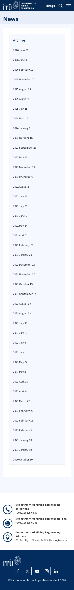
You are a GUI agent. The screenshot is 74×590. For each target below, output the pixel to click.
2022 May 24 (20, 225)
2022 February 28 (23, 245)
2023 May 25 (20, 157)
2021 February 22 (23, 411)
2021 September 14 (24, 294)
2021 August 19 (22, 303)
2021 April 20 (20, 381)
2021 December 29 (24, 264)
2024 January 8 (21, 128)
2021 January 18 (22, 450)
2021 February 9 (22, 430)
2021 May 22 (20, 362)
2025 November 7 (23, 79)
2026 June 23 (20, 50)
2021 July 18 (20, 333)
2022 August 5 (21, 186)
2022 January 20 (22, 255)
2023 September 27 (24, 147)
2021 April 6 (19, 391)
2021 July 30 (20, 323)
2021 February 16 (23, 420)
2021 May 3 (19, 372)
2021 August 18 (22, 313)
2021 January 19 (22, 440)
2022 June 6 (20, 216)
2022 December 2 (23, 177)
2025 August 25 (22, 89)
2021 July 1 (19, 352)
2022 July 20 (20, 206)
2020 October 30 (23, 459)
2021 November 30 (24, 274)
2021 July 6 (19, 342)
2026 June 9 (20, 60)
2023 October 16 (23, 138)
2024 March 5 (20, 118)
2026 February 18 (23, 69)
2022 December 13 (24, 167)
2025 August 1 (21, 99)
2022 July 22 (20, 196)
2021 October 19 (23, 284)
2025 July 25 (20, 108)
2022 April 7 (19, 235)
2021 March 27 (21, 401)
